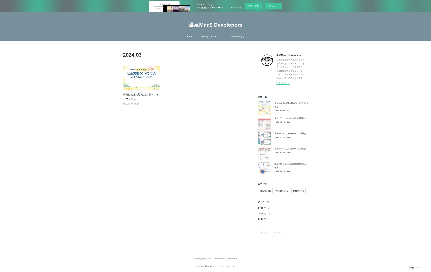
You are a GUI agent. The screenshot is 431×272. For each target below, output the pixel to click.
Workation (282, 190)
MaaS (298, 190)
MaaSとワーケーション (212, 36)
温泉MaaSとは (237, 36)
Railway (265, 190)
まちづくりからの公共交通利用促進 (290, 118)
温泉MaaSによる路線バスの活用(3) (290, 133)
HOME (190, 36)
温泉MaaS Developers (215, 24)
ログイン (273, 6)
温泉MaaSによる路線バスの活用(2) (290, 148)
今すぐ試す (253, 5)
